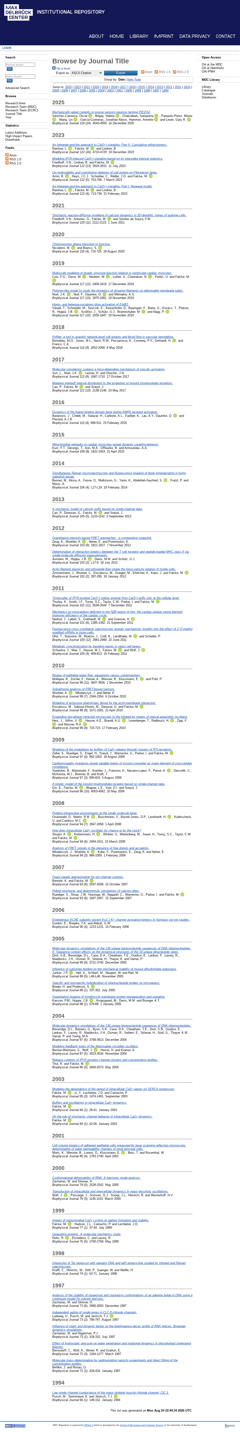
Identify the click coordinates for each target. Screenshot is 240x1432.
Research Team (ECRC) (21, 110)
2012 (169, 87)
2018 (114, 87)
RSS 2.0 (15, 163)
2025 (68, 87)
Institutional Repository (71, 12)
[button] (121, 73)
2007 (74, 90)
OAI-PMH (208, 71)
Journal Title (13, 114)
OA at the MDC (212, 64)
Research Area (15, 103)
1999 (138, 90)
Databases (209, 97)
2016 (132, 87)
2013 (160, 87)
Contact (226, 36)
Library (139, 36)
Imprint (164, 36)
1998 (147, 90)
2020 (96, 87)
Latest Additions (16, 132)
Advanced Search (17, 88)
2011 (178, 87)
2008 (64, 90)
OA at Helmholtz (213, 68)
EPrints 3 (88, 1425)
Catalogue (208, 90)
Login (6, 47)
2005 (92, 90)
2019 (105, 87)
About (96, 36)
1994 (165, 90)
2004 (101, 90)
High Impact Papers (18, 136)
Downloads (12, 139)
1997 (156, 90)
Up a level (63, 68)
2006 (83, 90)
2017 (123, 87)
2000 (128, 90)
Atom (13, 155)
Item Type (134, 79)
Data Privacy (195, 36)
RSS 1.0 (15, 159)
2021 (86, 87)
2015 (141, 87)
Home (117, 36)
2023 (77, 87)
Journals (207, 94)
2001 (119, 90)
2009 (55, 90)
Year (8, 117)
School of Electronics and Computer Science (142, 1425)
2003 (110, 90)
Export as (62, 73)
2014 (150, 87)
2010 (187, 87)
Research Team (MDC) (20, 106)
